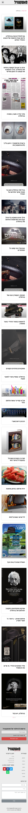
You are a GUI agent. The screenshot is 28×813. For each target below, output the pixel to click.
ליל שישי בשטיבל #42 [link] (17, 517)
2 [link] (13, 717)
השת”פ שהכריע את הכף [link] (16, 562)
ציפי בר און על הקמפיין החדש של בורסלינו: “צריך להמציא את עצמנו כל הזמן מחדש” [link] (14, 69)
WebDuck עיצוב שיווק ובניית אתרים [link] (14, 810)
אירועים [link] (23, 770)
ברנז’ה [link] (23, 761)
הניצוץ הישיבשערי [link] (18, 421)
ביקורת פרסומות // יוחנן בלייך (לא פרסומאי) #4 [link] (14, 144)
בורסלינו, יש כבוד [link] (19, 713)
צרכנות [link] (23, 773)
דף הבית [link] (24, 11)
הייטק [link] (24, 767)
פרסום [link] (23, 758)
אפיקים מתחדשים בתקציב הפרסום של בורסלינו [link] (15, 609)
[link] (17, 2)
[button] (3, 2)
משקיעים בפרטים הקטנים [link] (15, 369)
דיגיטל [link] (23, 764)
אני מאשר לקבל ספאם (19, 735)
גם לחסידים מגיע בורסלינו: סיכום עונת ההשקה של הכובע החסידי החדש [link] (14, 38)
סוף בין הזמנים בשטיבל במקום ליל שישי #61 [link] (16, 459)
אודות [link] (24, 776)
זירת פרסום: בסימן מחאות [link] (15, 489)
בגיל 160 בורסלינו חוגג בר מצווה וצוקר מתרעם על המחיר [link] (15, 192)
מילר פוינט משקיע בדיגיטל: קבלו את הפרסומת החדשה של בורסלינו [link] (15, 219)
